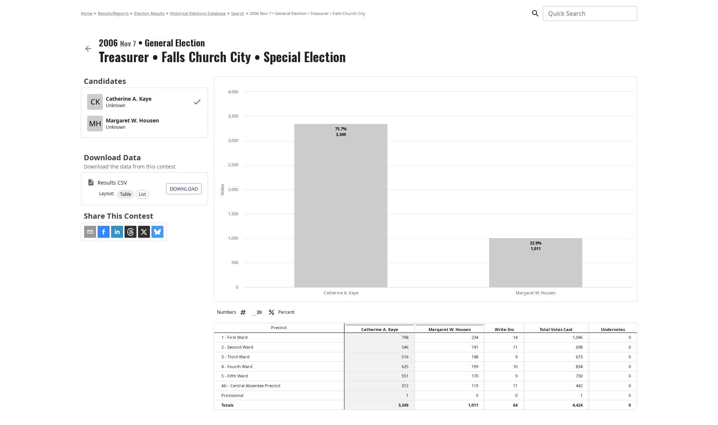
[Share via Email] (90, 232)
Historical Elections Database (197, 13)
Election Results (149, 13)
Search (237, 13)
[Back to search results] (88, 48)
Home (86, 13)
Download (184, 188)
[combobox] (589, 13)
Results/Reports (113, 13)
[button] (125, 194)
